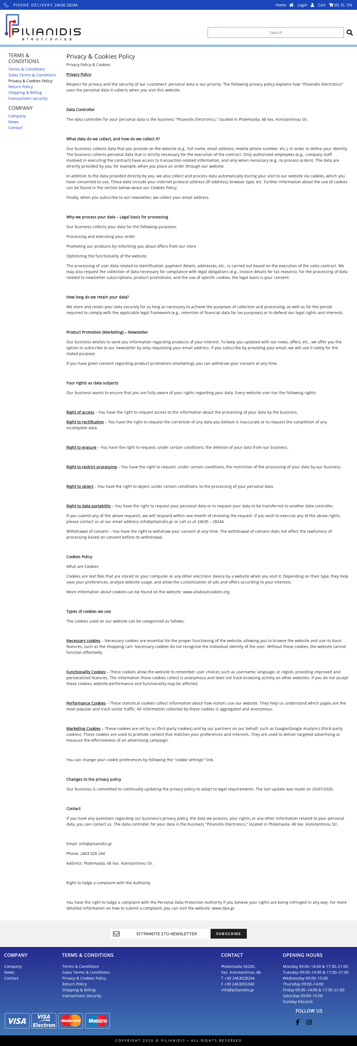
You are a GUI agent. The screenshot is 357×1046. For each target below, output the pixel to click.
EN (349, 5)
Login (303, 5)
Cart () (328, 5)
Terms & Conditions (26, 69)
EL (343, 5)
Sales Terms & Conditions (32, 75)
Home (281, 5)
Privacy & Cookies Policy (30, 80)
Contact (15, 127)
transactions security (27, 98)
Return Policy (20, 86)
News (13, 121)
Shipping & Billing (25, 92)
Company (17, 116)
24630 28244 (45, 5)
